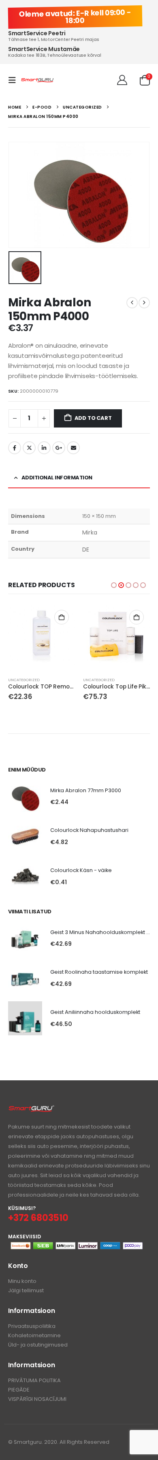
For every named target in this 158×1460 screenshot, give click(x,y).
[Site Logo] (37, 80)
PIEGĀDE (19, 1390)
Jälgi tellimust (26, 1290)
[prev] (132, 302)
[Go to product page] (41, 637)
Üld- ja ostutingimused (38, 1345)
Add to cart (93, 418)
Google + (58, 447)
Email (73, 447)
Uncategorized (24, 679)
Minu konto (22, 1281)
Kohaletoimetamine (34, 1335)
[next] (144, 302)
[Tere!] (122, 80)
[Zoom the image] (31, 1109)
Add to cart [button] (61, 617)
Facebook (14, 447)
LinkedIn (44, 447)
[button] (14, 80)
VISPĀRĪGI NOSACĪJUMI (37, 1399)
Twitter (29, 447)
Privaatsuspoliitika (32, 1326)
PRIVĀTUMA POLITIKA (34, 1380)
